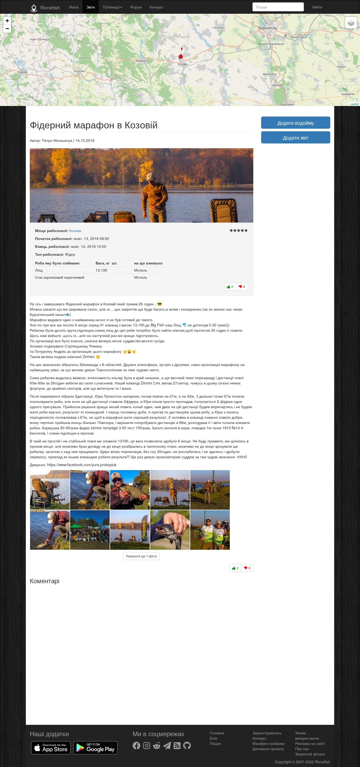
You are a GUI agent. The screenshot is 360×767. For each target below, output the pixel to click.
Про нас (302, 748)
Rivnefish (322, 761)
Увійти (317, 6)
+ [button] (7, 20)
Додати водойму (296, 122)
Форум (136, 6)
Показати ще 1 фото (141, 556)
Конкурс (156, 6)
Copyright (283, 761)
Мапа (74, 6)
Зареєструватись (266, 732)
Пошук (215, 743)
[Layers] (351, 22)
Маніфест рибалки (268, 743)
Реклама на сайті (310, 743)
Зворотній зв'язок (310, 753)
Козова (75, 230)
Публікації (111, 6)
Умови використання (307, 735)
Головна (217, 732)
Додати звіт (295, 137)
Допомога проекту (268, 748)
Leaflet (354, 104)
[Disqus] (141, 652)
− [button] (7, 28)
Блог (214, 738)
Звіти (90, 6)
